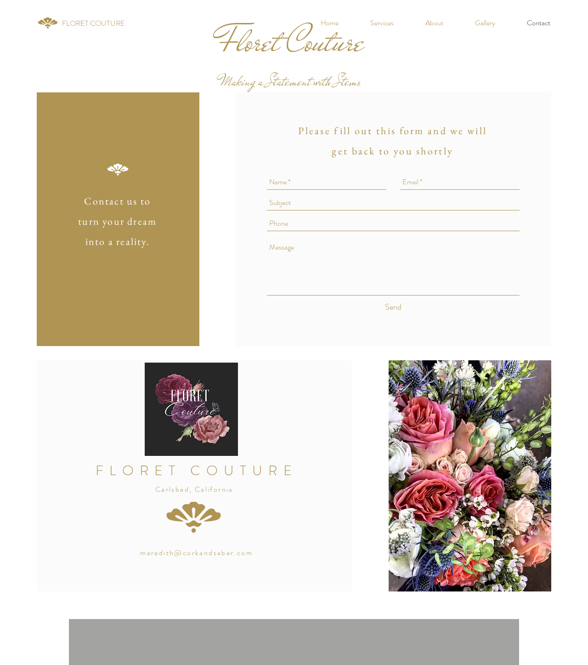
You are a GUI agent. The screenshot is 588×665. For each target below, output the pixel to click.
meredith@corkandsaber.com (196, 552)
